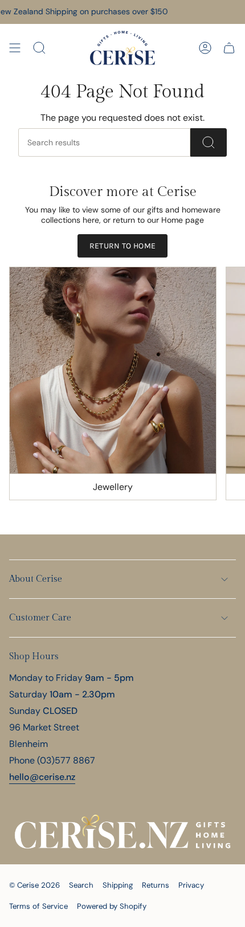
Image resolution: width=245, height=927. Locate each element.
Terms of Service (38, 906)
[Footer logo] (122, 832)
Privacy (191, 885)
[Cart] (229, 48)
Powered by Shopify (111, 906)
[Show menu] (14, 48)
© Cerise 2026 (34, 885)
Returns (155, 885)
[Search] (208, 142)
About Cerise (35, 579)
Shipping (118, 885)
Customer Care (40, 617)
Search (81, 885)
